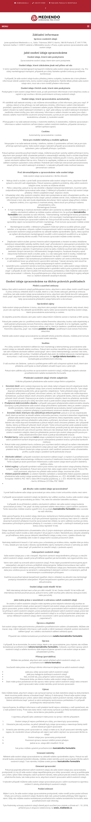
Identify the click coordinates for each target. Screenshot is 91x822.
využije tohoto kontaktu (64, 356)
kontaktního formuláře (64, 509)
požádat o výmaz (47, 328)
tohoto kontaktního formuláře (43, 647)
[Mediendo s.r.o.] (45, 18)
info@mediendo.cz (23, 3)
